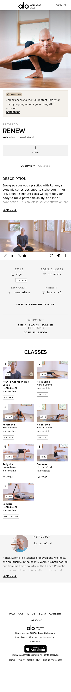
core (27, 332)
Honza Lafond (25, 137)
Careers (55, 613)
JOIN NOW (13, 112)
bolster (47, 324)
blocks (34, 324)
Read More (10, 210)
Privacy (21, 660)
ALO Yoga (35, 620)
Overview (28, 165)
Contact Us (26, 613)
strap (22, 324)
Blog (42, 613)
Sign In (61, 5)
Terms (12, 660)
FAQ (12, 613)
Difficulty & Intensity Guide (35, 304)
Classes (44, 165)
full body (40, 332)
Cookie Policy (33, 660)
